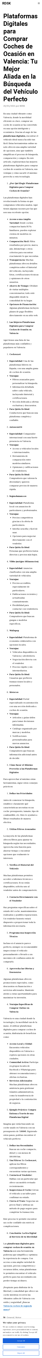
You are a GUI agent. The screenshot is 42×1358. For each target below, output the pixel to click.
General (10, 1317)
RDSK (6, 3)
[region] (21, 1338)
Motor (18, 1317)
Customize (21, 1347)
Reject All (21, 1353)
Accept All (21, 1341)
